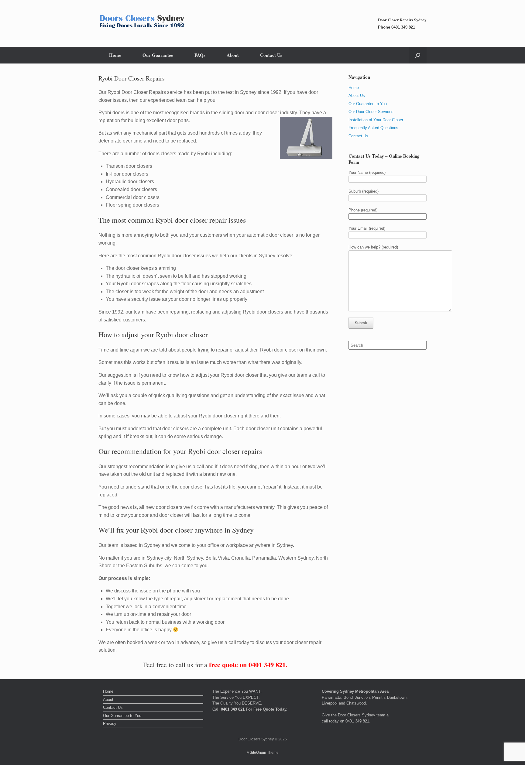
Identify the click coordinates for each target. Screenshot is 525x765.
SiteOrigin (258, 752)
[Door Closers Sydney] (143, 23)
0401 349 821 (403, 27)
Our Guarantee (157, 55)
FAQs (199, 55)
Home (115, 55)
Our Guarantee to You (367, 103)
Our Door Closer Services (370, 111)
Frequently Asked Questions (373, 127)
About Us (356, 95)
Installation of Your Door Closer (375, 120)
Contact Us (271, 55)
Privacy (109, 723)
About (233, 55)
